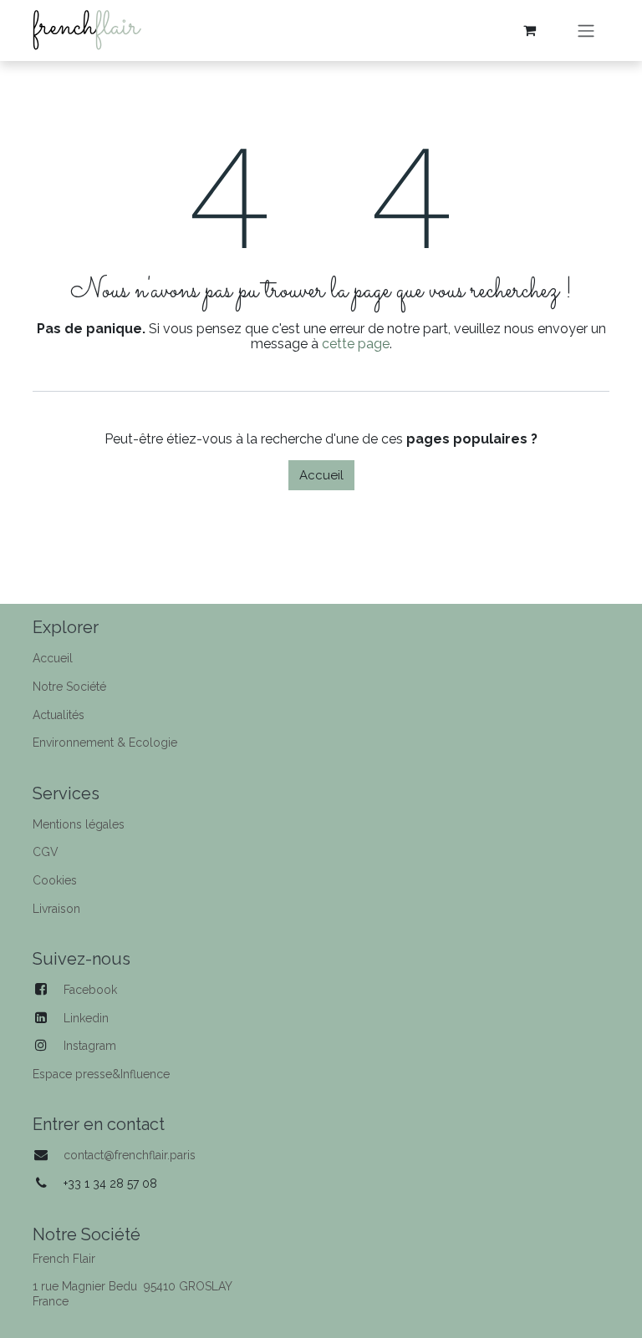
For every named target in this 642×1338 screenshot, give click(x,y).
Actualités (58, 715)
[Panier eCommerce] (529, 30)
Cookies (55, 880)
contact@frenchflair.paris (130, 1155)
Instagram (90, 1045)
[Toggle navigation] (586, 30)
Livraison (56, 908)
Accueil (321, 475)
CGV (46, 852)
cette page (356, 344)
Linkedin (86, 1018)
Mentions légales (79, 824)
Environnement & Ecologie (105, 742)
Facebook (90, 989)
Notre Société (69, 686)
